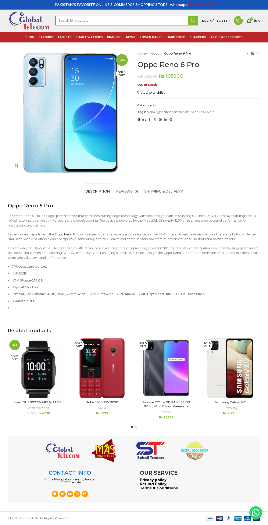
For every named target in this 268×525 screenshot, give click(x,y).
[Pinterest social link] (160, 119)
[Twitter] (62, 494)
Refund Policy (153, 484)
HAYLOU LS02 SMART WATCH (37, 402)
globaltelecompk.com (173, 112)
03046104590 (201, 5)
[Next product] (257, 53)
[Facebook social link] (149, 119)
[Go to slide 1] (132, 427)
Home (142, 53)
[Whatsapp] (77, 494)
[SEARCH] (193, 20)
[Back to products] (252, 53)
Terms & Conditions (159, 488)
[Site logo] (29, 20)
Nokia (102, 408)
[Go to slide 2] (136, 427)
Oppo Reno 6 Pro (68, 234)
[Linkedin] (85, 494)
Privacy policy (153, 480)
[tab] (97, 189)
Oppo (155, 53)
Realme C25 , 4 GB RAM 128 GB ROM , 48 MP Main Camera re (166, 404)
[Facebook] (55, 494)
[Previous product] (247, 53)
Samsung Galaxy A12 (230, 402)
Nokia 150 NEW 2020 (102, 402)
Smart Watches (38, 408)
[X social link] (155, 119)
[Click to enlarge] (16, 165)
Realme (166, 412)
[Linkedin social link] (165, 119)
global (151, 112)
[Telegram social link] (171, 119)
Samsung (230, 408)
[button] (255, 512)
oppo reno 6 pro (202, 112)
